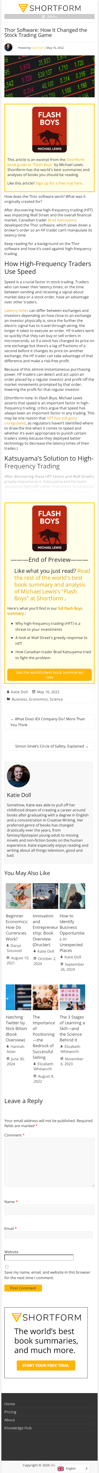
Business (19, 699)
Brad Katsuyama (62, 220)
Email (10, 1228)
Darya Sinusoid (14, 948)
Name (11, 1201)
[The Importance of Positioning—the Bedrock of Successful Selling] (45, 986)
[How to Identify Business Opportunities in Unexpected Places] (72, 885)
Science (56, 699)
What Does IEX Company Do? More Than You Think (47, 721)
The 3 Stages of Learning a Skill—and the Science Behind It (72, 1028)
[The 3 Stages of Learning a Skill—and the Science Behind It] (72, 986)
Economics (38, 699)
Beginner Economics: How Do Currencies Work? (17, 927)
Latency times (16, 310)
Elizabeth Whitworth (43, 1066)
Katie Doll (37, 48)
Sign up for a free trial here (59, 183)
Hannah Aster (15, 1049)
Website (11, 1251)
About (9, 1419)
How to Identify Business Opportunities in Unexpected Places (72, 933)
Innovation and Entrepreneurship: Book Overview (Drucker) (45, 930)
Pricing (10, 1411)
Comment (14, 1135)
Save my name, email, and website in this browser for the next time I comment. (47, 1275)
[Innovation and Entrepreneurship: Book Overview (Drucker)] (45, 885)
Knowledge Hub (18, 1427)
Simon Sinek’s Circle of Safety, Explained (52, 746)
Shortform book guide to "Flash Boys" (45, 162)
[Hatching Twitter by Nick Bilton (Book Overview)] (18, 986)
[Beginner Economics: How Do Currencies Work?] (18, 885)
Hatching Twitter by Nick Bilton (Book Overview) (16, 1028)
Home (9, 1403)
